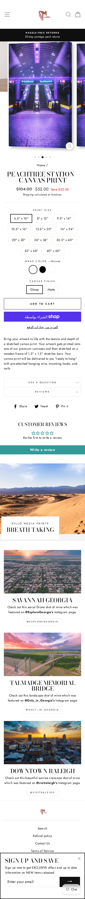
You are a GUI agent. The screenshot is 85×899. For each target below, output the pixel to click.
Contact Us (42, 843)
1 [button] (35, 158)
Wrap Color (42, 261)
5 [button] (50, 158)
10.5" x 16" (19, 229)
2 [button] (39, 158)
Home (41, 165)
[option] (42, 35)
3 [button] (43, 157)
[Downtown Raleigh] (42, 742)
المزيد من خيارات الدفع (42, 327)
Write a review (42, 449)
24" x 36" (41, 240)
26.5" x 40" (64, 240)
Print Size (42, 210)
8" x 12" (42, 218)
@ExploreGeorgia (42, 621)
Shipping (28, 194)
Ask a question (42, 382)
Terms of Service (42, 850)
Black (42, 269)
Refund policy (42, 836)
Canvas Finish (42, 281)
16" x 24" (67, 229)
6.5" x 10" (21, 218)
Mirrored (33, 269)
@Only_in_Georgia (42, 709)
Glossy (34, 289)
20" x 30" (19, 240)
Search (42, 828)
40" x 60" (54, 250)
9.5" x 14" (64, 218)
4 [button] (47, 158)
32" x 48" (31, 250)
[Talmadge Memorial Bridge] (42, 654)
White (52, 269)
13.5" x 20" (44, 229)
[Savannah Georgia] (42, 571)
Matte (51, 289)
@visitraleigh (42, 792)
